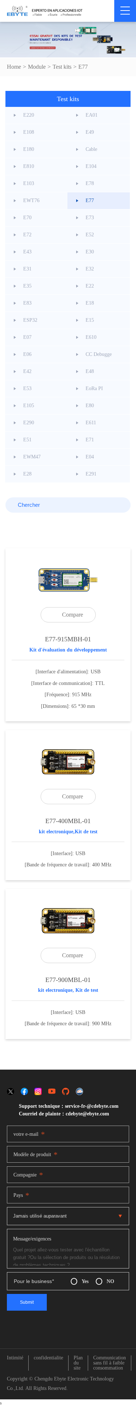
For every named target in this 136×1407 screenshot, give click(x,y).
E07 (27, 337)
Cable (91, 149)
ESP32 (30, 320)
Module (37, 67)
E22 (90, 286)
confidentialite (48, 1357)
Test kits (62, 67)
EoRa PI (94, 388)
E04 (90, 457)
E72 (27, 234)
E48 (90, 371)
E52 (90, 234)
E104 (91, 166)
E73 (90, 217)
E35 (27, 286)
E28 (27, 474)
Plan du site (78, 1363)
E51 (27, 439)
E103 (28, 183)
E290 (28, 422)
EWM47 (32, 457)
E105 (28, 405)
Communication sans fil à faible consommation (109, 1363)
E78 (90, 183)
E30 (90, 251)
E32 (90, 269)
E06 (27, 354)
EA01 (92, 115)
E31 (27, 269)
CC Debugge (99, 354)
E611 (91, 422)
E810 (28, 166)
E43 (27, 251)
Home (14, 67)
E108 (28, 132)
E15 (90, 320)
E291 (91, 474)
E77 (83, 67)
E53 (27, 388)
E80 (90, 405)
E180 (28, 149)
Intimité (15, 1357)
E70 (27, 217)
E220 (28, 115)
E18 (90, 303)
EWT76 (31, 200)
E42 (27, 371)
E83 (27, 303)
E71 (90, 439)
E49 (90, 132)
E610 (91, 337)
